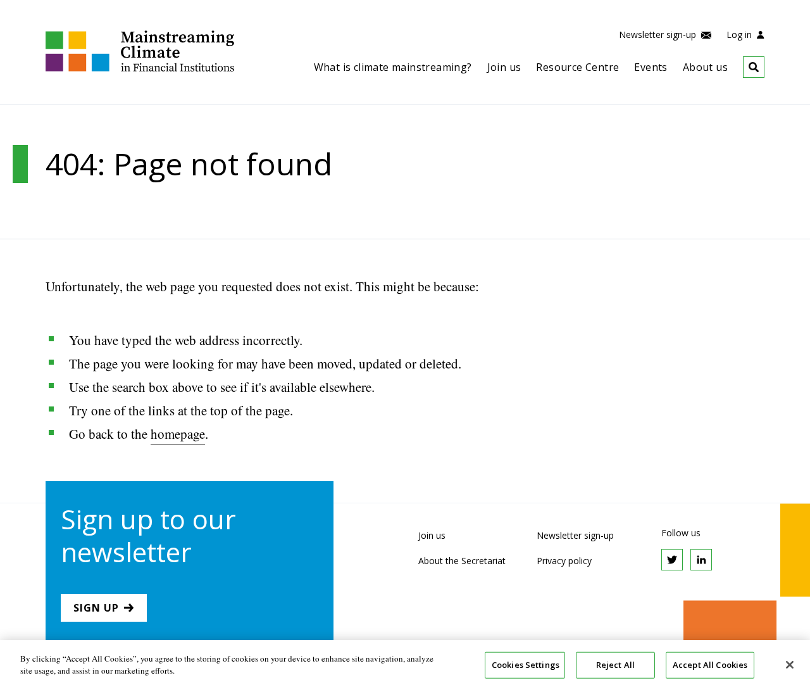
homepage (178, 434)
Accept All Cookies (710, 664)
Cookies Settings (525, 664)
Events (650, 67)
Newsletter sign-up (659, 34)
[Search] (746, 67)
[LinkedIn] (701, 559)
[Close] (790, 665)
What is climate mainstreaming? (393, 67)
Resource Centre (577, 67)
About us (705, 67)
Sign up (96, 608)
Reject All (615, 664)
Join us (504, 67)
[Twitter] (672, 559)
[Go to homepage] (140, 68)
